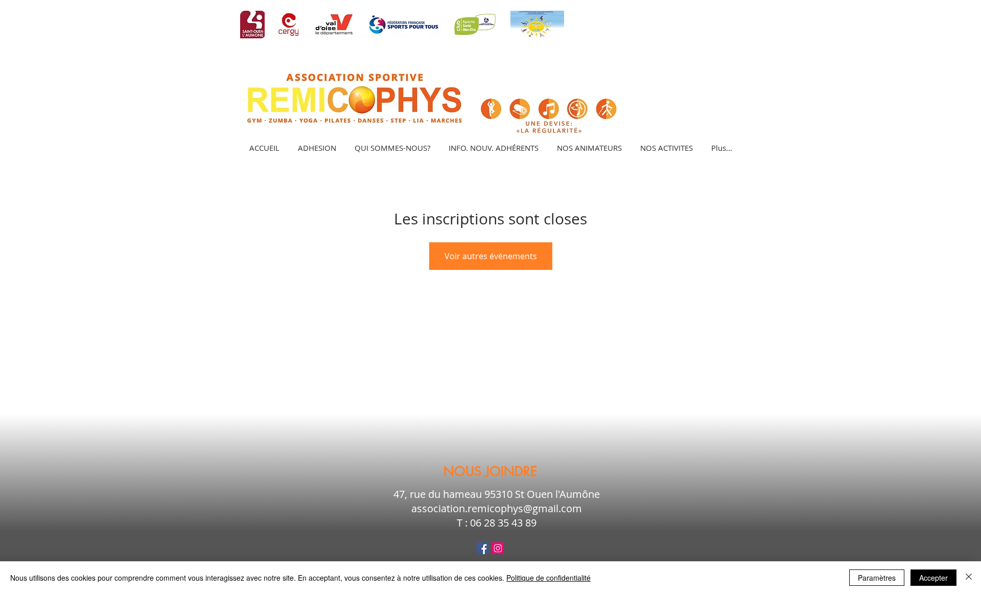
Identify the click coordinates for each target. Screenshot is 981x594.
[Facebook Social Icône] (482, 548)
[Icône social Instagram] (498, 548)
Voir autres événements (491, 256)
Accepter (933, 578)
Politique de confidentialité (548, 578)
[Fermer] (969, 577)
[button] (666, 147)
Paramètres (877, 578)
